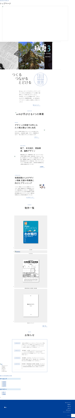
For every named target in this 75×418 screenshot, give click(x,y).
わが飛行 (30, 249)
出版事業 (41, 166)
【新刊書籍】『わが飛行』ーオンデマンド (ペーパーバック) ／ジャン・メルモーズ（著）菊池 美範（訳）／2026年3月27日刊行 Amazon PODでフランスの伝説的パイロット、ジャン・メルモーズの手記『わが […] (33, 352)
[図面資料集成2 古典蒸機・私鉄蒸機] (31, 286)
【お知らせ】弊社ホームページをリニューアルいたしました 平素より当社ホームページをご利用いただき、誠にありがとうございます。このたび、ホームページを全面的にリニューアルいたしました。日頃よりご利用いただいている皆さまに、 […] (33, 345)
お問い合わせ (68, 410)
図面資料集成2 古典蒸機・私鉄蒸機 (31, 288)
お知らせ (69, 408)
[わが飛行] (31, 247)
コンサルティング (29, 197)
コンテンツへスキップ (4, 0)
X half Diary (31, 253)
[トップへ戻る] (0, 397)
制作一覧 (69, 406)
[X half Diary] (17, 251)
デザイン (36, 137)
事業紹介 (69, 404)
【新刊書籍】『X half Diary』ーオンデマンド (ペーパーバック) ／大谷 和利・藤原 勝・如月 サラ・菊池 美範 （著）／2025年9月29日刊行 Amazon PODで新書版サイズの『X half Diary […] (33, 359)
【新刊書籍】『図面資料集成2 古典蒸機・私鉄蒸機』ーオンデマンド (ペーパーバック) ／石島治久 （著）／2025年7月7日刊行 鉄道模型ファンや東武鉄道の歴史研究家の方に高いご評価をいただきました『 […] (33, 366)
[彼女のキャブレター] (31, 321)
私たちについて (36, 105)
